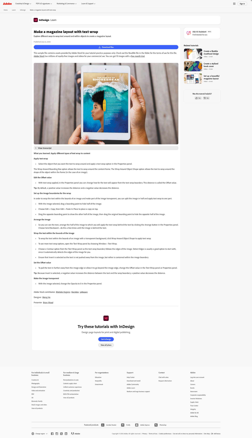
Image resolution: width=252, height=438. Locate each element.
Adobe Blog (194, 416)
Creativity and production (71, 391)
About (192, 381)
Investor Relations (196, 399)
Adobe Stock (39, 56)
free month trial (138, 56)
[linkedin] (66, 433)
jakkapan (84, 292)
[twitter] (61, 433)
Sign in (242, 3)
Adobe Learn (131, 388)
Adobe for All (194, 413)
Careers (192, 384)
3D (32, 398)
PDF (33, 394)
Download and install (133, 381)
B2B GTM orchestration (70, 394)
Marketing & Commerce (66, 3)
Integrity (193, 409)
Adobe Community (133, 384)
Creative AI (35, 380)
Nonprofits (98, 381)
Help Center (131, 377)
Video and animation (38, 391)
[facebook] (52, 433)
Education (98, 377)
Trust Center (194, 406)
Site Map (207, 434)
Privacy (144, 434)
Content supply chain (70, 383)
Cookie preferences (165, 434)
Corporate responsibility (198, 395)
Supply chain (194, 402)
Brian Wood (48, 302)
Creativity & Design (22, 3)
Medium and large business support (138, 391)
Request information (165, 381)
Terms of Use (153, 434)
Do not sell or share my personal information (187, 434)
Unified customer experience (72, 387)
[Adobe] (7, 3)
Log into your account (197, 377)
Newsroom (193, 391)
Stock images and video (39, 405)
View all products (37, 408)
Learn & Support (87, 3)
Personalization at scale (70, 380)
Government (99, 384)
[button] (234, 4)
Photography (36, 383)
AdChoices (217, 434)
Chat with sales (164, 377)
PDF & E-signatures (43, 3)
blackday (75, 292)
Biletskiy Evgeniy (63, 292)
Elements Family (37, 401)
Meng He (46, 297)
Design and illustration (39, 387)
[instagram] (57, 433)
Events (192, 388)
